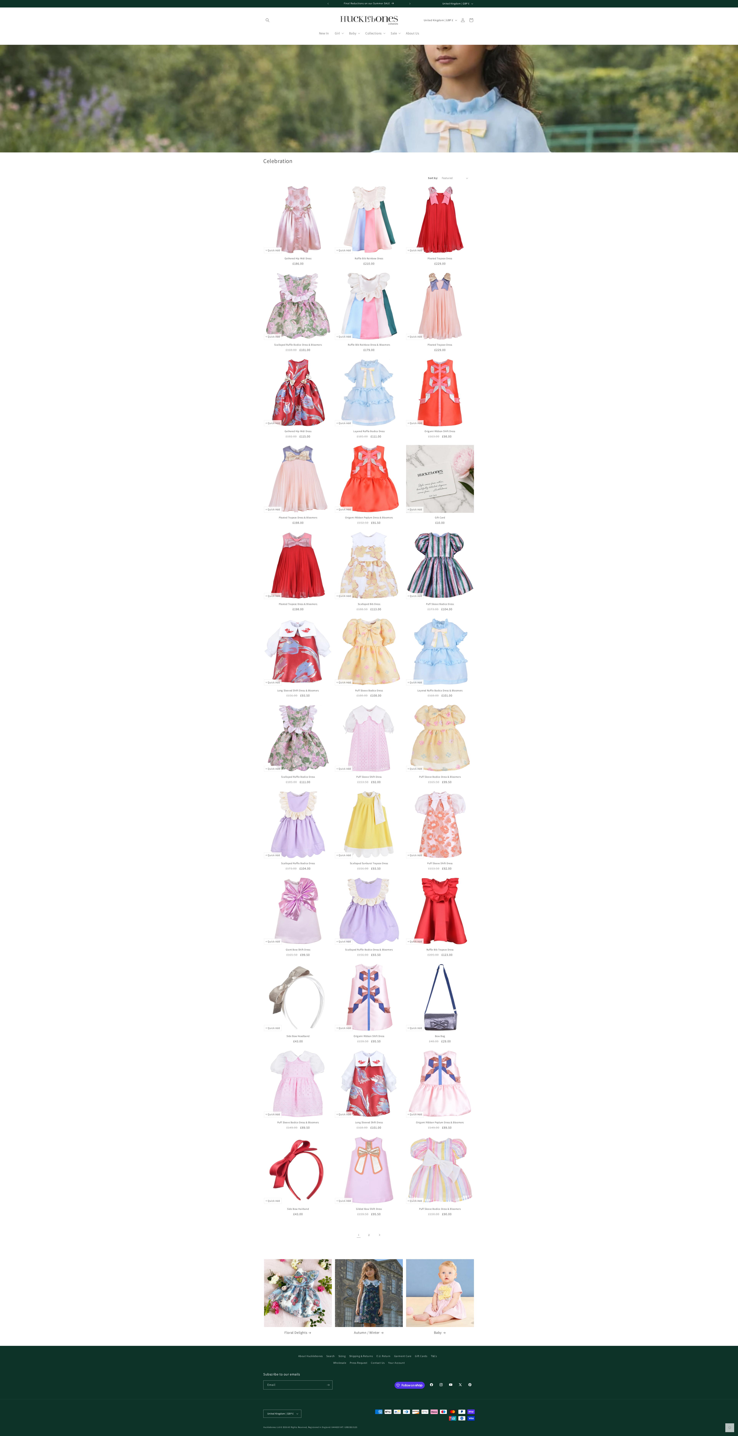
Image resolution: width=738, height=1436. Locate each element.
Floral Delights (295, 1332)
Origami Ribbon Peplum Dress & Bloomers (369, 517)
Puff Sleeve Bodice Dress (440, 604)
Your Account (396, 1362)
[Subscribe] (328, 1384)
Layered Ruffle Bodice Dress (369, 431)
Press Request (358, 1362)
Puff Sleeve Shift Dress (369, 776)
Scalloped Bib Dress (369, 604)
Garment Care (402, 1356)
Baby (438, 1332)
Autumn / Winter (367, 1332)
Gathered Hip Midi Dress (298, 258)
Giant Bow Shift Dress (298, 949)
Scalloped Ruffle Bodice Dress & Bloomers (298, 344)
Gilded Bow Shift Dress (369, 1209)
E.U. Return (383, 1356)
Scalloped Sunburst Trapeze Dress (369, 863)
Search (330, 1356)
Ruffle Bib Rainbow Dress (369, 258)
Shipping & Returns (361, 1356)
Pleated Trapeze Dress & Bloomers (298, 517)
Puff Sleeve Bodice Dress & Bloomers (440, 776)
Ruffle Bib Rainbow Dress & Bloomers (369, 344)
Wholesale (339, 1362)
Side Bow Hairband (298, 1209)
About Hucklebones (310, 1356)
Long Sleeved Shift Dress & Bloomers (298, 690)
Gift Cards (421, 1356)
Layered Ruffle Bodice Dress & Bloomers (440, 690)
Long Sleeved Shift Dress (369, 1122)
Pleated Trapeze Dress (440, 258)
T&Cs (434, 1356)
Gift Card (440, 517)
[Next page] (379, 1235)
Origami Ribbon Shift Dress (440, 431)
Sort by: (433, 178)
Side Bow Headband (298, 1036)
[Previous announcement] (328, 3)
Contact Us (378, 1362)
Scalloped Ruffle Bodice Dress (298, 776)
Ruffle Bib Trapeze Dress (440, 949)
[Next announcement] (410, 3)
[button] (267, 20)
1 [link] (358, 1234)
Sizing (342, 1356)
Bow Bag (440, 1036)
